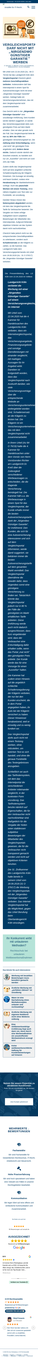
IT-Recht (21, 65)
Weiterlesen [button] (9, 1273)
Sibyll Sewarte (18, 1318)
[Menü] (32, 7)
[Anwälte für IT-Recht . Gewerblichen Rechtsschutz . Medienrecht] (16, 7)
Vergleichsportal (24, 167)
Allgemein (16, 65)
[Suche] (27, 7)
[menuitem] (27, 7)
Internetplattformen (29, 65)
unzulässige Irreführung (13, 118)
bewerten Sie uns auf (14, 1311)
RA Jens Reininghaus (24, 67)
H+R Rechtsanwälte (14, 1299)
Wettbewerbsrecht (13, 67)
